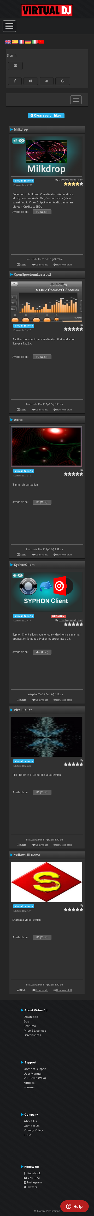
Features (30, 1026)
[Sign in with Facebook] (15, 81)
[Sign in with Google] (62, 81)
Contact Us (31, 1126)
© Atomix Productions (47, 1211)
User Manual (33, 1073)
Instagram (34, 1182)
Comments (42, 264)
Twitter (32, 1187)
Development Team (71, 179)
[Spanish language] (14, 41)
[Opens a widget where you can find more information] (74, 1206)
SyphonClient (24, 565)
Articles (29, 1083)
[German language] (28, 41)
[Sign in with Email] (15, 66)
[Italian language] (34, 41)
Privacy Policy (33, 1130)
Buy (26, 1021)
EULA (28, 1135)
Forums (29, 1087)
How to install (64, 264)
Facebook (33, 1173)
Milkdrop (21, 129)
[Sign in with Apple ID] (47, 81)
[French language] (21, 41)
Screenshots (32, 1035)
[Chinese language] (41, 41)
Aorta (18, 420)
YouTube (33, 1178)
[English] (8, 41)
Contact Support (35, 1069)
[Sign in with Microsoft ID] (31, 81)
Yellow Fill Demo (27, 855)
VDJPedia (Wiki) (35, 1078)
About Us (30, 1121)
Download (31, 1017)
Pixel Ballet (23, 710)
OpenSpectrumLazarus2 (32, 274)
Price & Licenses (35, 1030)
